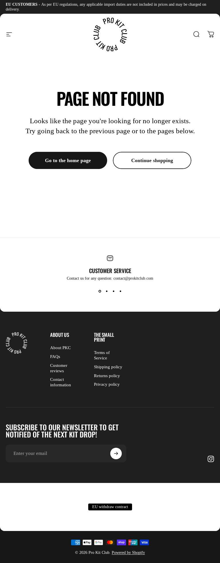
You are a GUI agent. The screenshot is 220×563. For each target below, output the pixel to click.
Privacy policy (107, 384)
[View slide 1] (99, 291)
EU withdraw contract (110, 507)
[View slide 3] (113, 291)
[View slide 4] (120, 291)
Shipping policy (108, 367)
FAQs (55, 356)
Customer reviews (58, 368)
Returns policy (107, 375)
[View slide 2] (106, 291)
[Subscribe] (116, 453)
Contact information (60, 382)
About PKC (60, 347)
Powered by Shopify (128, 552)
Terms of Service (102, 355)
